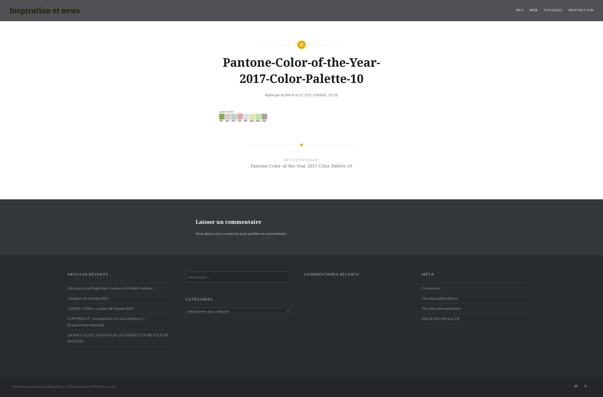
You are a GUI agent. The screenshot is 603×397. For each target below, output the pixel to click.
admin (288, 95)
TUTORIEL (552, 10)
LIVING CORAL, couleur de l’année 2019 (100, 308)
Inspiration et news (44, 10)
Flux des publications (440, 298)
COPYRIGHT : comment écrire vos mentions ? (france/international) (106, 321)
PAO (520, 10)
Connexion (431, 288)
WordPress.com (104, 387)
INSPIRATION (581, 10)
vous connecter (227, 233)
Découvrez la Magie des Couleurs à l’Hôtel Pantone (110, 288)
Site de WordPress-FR (440, 318)
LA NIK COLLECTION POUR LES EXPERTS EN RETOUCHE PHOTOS (118, 338)
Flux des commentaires (441, 308)
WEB (534, 10)
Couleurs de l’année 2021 (88, 298)
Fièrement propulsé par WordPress (39, 387)
